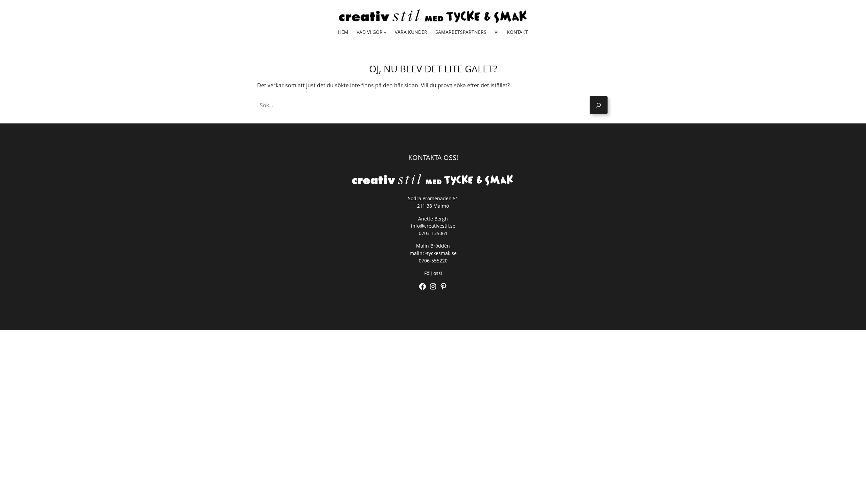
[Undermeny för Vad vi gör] (385, 32)
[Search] (599, 105)
